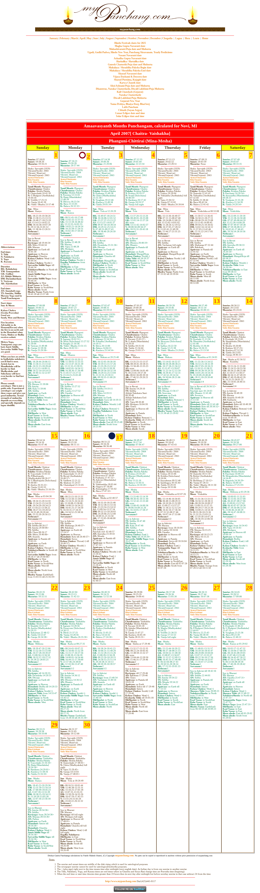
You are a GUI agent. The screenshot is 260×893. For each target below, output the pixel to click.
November (143, 38)
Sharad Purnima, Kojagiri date (130, 79)
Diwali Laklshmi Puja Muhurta (130, 98)
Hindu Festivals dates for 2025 (130, 43)
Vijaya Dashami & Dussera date (130, 76)
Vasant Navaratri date (130, 55)
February (64, 38)
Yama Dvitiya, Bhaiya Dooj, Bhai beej (130, 104)
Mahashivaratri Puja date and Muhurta (130, 49)
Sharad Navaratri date (130, 73)
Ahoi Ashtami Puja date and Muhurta (130, 85)
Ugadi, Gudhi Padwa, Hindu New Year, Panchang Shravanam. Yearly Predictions (130, 52)
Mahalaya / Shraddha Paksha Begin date (130, 67)
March (74, 38)
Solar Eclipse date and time (130, 116)
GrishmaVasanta (198, 461)
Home (205, 38)
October (132, 38)
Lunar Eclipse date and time (130, 113)
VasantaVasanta (36, 181)
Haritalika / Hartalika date (130, 61)
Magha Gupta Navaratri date (130, 46)
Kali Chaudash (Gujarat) (130, 91)
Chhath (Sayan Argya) (130, 110)
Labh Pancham (130, 107)
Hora (187, 38)
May (89, 38)
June (95, 38)
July (102, 38)
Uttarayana (36, 177)
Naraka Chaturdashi (130, 94)
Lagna (178, 38)
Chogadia (167, 38)
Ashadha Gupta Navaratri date (130, 58)
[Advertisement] (48, 14)
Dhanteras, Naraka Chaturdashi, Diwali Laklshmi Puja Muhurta (130, 88)
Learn (196, 38)
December (155, 38)
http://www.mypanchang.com (120, 881)
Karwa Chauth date (130, 82)
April (82, 38)
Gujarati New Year (130, 101)
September (120, 38)
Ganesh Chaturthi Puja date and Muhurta (130, 64)
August (110, 38)
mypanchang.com (130, 29)
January (53, 38)
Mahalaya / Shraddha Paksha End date (130, 70)
